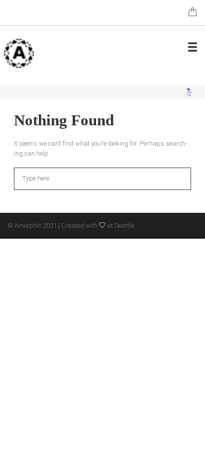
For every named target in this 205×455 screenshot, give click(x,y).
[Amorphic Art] (19, 53)
